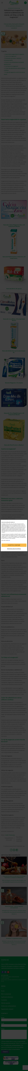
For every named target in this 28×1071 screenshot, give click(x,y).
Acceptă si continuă (14, 545)
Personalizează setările (14, 548)
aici (9, 540)
